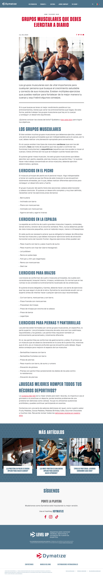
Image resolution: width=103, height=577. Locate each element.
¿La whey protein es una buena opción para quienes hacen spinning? (51, 470)
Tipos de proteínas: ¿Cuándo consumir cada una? (85, 469)
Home (45, 14)
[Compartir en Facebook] (76, 34)
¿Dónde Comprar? (63, 4)
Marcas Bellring (45, 564)
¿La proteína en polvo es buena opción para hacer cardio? (18, 469)
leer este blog (66, 120)
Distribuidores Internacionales (68, 564)
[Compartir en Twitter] (79, 34)
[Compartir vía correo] (83, 34)
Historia (52, 4)
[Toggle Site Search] (92, 4)
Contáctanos (29, 564)
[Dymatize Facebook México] (45, 517)
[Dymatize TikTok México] (56, 517)
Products (43, 4)
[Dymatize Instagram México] (50, 517)
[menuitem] (98, 4)
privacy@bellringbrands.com (66, 542)
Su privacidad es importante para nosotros (40, 541)
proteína (28, 396)
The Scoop (74, 4)
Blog (57, 14)
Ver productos (33, 4)
